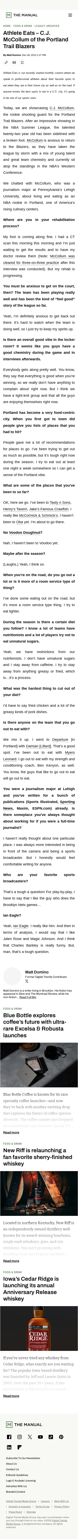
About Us (11, 1464)
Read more (11, 1132)
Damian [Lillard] (38, 746)
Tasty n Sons (60, 503)
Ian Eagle (20, 926)
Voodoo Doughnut (24, 533)
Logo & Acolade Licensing (21, 1481)
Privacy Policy (61, 1506)
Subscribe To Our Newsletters (23, 1458)
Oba (19, 522)
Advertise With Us (16, 1486)
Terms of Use (42, 1506)
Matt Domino (14, 55)
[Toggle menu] (70, 15)
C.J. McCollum (62, 108)
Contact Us (12, 1469)
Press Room (15, 1512)
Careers (45, 1501)
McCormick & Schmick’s (38, 515)
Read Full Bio (27, 997)
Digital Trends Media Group (21, 1501)
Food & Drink (12, 1008)
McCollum (35, 140)
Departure (60, 740)
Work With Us (61, 1501)
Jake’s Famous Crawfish (48, 509)
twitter (26, 981)
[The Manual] (22, 15)
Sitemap (31, 1512)
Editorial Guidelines (17, 1475)
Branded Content (15, 1492)
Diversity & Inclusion (20, 1506)
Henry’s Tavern (15, 509)
